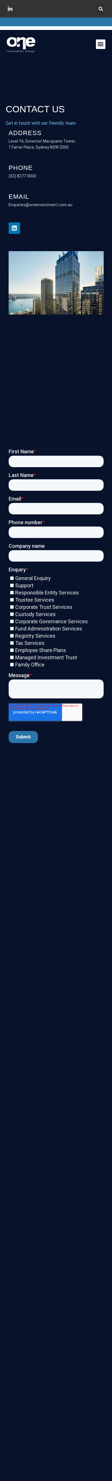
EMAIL (19, 196)
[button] (100, 8)
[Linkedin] (14, 228)
